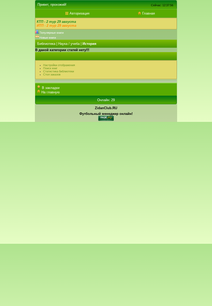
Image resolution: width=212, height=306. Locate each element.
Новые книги (47, 37)
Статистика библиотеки (58, 71)
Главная (148, 13)
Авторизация (79, 13)
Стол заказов (51, 74)
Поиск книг (50, 68)
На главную (50, 92)
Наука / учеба (69, 44)
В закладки (50, 88)
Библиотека (46, 44)
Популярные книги (51, 32)
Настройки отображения (59, 65)
